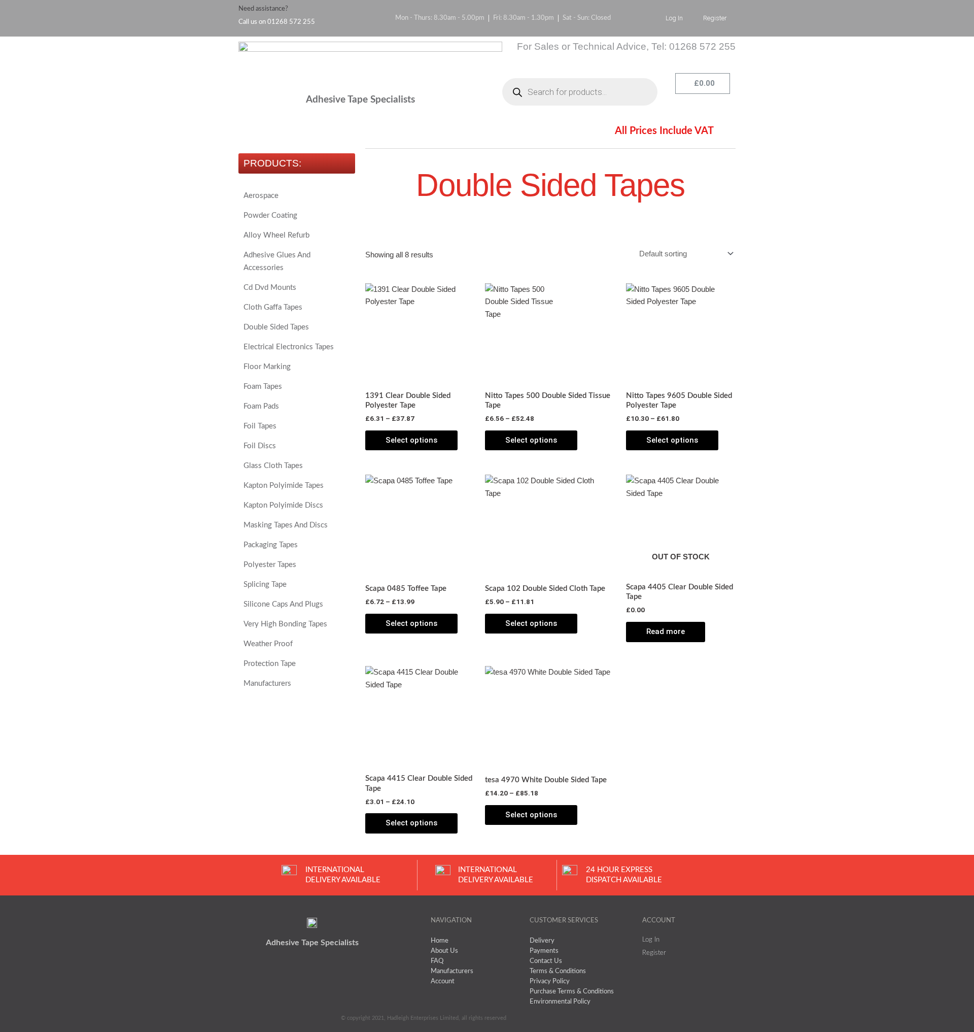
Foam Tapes (263, 386)
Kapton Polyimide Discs (283, 505)
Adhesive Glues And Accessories (277, 261)
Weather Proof (268, 644)
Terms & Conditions (446, 132)
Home (259, 132)
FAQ (373, 132)
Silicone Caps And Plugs (283, 604)
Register (715, 18)
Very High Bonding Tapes (285, 624)
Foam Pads (261, 406)
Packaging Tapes (271, 545)
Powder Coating (270, 215)
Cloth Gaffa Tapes (273, 307)
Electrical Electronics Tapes (289, 347)
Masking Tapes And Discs (286, 525)
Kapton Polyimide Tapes (284, 485)
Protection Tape (270, 664)
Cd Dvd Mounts (270, 287)
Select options (411, 440)
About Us (317, 132)
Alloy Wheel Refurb (276, 235)
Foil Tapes (260, 426)
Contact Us (531, 132)
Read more (665, 631)
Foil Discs (260, 446)
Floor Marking (267, 367)
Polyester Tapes (270, 565)
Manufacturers (267, 683)
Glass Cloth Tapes (273, 466)
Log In (674, 18)
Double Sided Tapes (276, 327)
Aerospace (261, 195)
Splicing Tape (265, 584)
